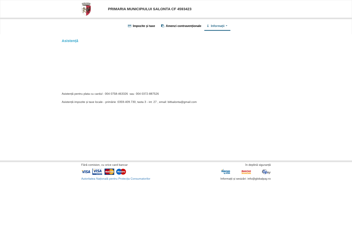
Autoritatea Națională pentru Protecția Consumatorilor (115, 178)
